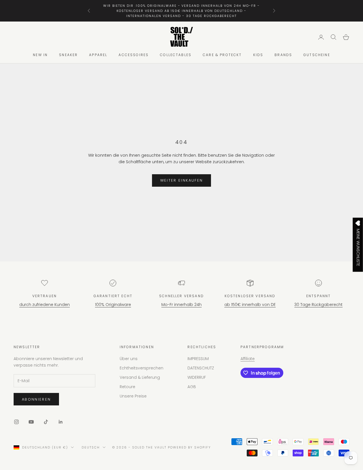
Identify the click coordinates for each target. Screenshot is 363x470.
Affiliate (247, 358)
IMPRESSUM (198, 358)
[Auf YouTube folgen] (31, 422)
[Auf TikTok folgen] (46, 422)
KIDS (258, 55)
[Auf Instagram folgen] (16, 422)
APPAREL (98, 55)
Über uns (129, 358)
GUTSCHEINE (316, 55)
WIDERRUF (196, 377)
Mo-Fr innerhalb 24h (181, 304)
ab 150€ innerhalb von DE (250, 304)
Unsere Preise (133, 396)
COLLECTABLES (175, 55)
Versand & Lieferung (140, 377)
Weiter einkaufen (181, 180)
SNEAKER (68, 55)
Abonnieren (36, 399)
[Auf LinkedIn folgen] (61, 422)
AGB (191, 387)
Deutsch (91, 447)
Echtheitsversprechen (141, 368)
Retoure (127, 387)
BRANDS (283, 55)
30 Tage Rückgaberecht (318, 304)
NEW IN (40, 55)
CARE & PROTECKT (222, 55)
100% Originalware (113, 304)
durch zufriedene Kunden (44, 304)
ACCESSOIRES (134, 55)
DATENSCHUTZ (200, 368)
